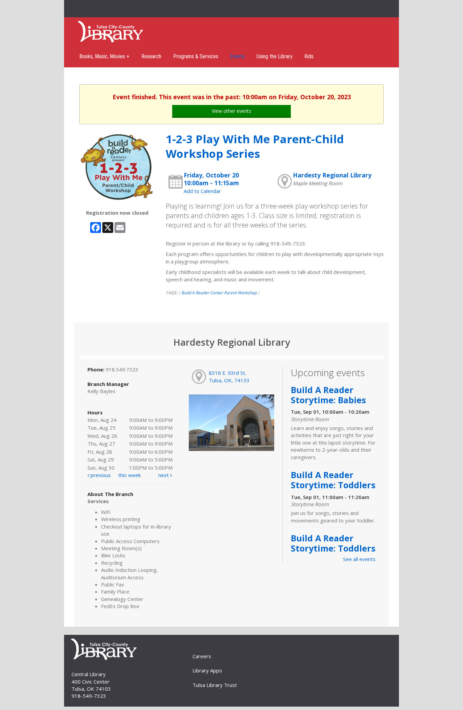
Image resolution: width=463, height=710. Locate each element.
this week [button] (129, 475)
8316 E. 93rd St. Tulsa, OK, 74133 (229, 376)
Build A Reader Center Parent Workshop (219, 293)
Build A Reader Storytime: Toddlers (333, 480)
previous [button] (100, 475)
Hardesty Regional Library (332, 175)
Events (237, 56)
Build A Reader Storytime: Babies (328, 395)
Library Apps (207, 670)
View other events (231, 111)
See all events (359, 559)
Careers (202, 656)
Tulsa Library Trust (215, 685)
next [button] (164, 475)
